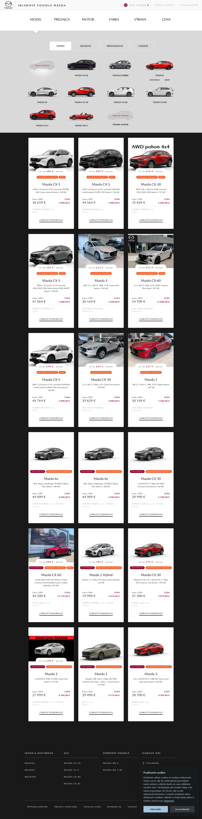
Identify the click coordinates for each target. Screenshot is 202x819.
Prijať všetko (155, 809)
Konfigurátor (189, 5)
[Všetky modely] (42, 64)
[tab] (36, 19)
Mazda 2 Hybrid (101, 575)
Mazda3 (30, 770)
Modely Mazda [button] (164, 5)
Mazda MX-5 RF (112, 770)
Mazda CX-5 (51, 184)
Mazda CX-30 (151, 184)
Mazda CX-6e (72, 784)
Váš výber (139, 5)
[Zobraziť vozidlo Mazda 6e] (51, 449)
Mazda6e (30, 777)
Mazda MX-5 (111, 763)
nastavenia (169, 801)
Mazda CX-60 (151, 281)
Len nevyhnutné (182, 809)
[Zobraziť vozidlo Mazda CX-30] (151, 449)
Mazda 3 (101, 281)
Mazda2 (30, 763)
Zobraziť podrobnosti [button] (51, 220)
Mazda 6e (51, 479)
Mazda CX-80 (72, 777)
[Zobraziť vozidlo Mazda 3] (101, 644)
